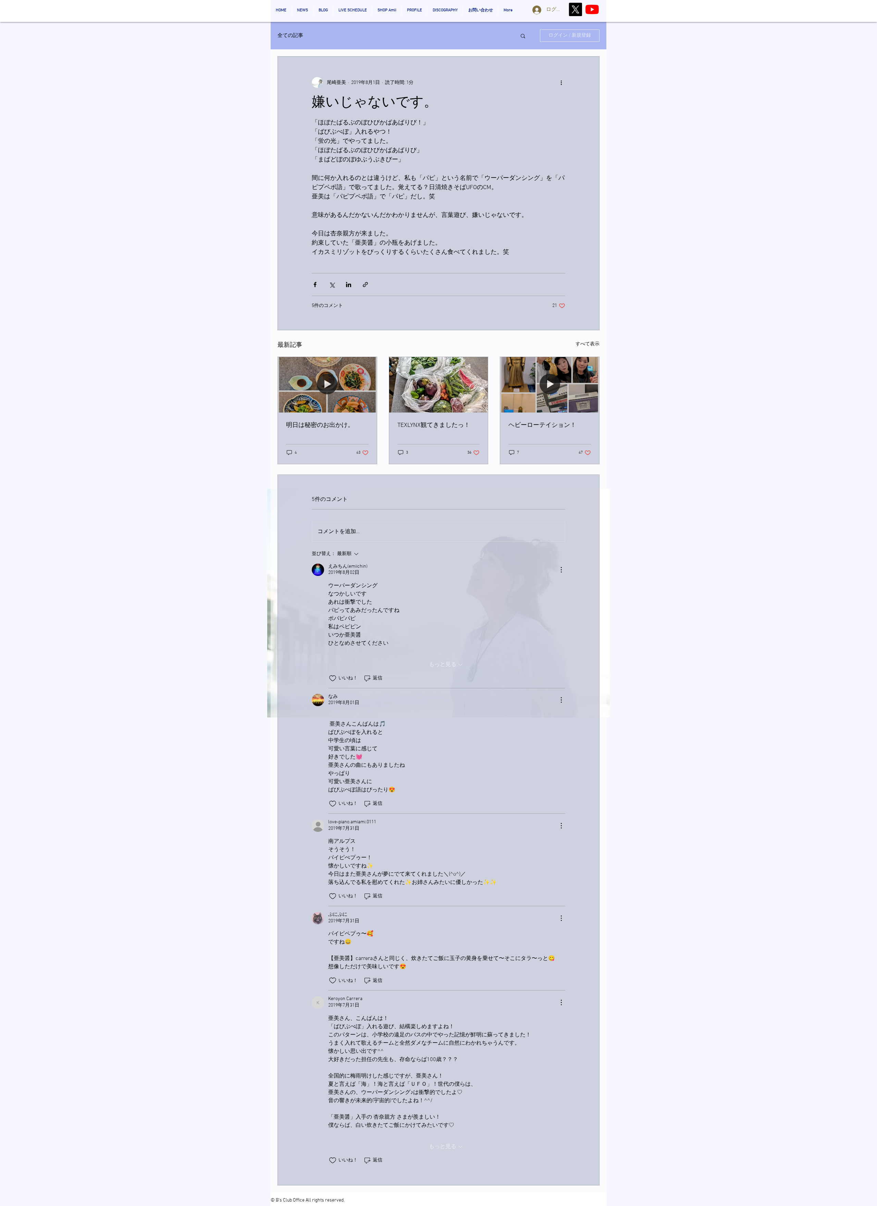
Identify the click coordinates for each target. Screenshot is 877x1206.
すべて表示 (588, 344)
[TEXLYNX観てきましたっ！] (438, 385)
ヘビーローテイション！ (542, 425)
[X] (575, 9)
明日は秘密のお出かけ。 (320, 425)
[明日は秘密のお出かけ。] (327, 385)
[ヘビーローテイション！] (549, 385)
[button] (523, 35)
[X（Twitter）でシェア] (332, 284)
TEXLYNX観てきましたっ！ (433, 425)
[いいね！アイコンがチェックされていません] (332, 678)
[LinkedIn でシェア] (348, 284)
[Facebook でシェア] (315, 284)
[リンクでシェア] (365, 284)
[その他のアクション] (561, 82)
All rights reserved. (325, 1200)
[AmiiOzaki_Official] (592, 9)
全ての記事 (290, 36)
